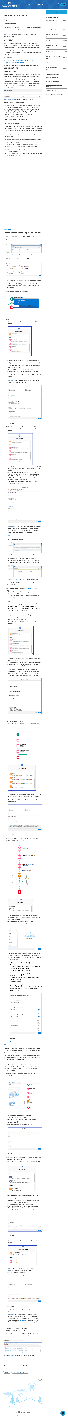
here (11, 99)
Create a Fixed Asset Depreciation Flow (17, 62)
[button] (62, 1413)
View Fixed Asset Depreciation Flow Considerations (20, 60)
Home (28, 4)
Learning (38, 4)
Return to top (7, 229)
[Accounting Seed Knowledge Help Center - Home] (9, 4)
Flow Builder (31, 29)
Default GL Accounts (33, 588)
